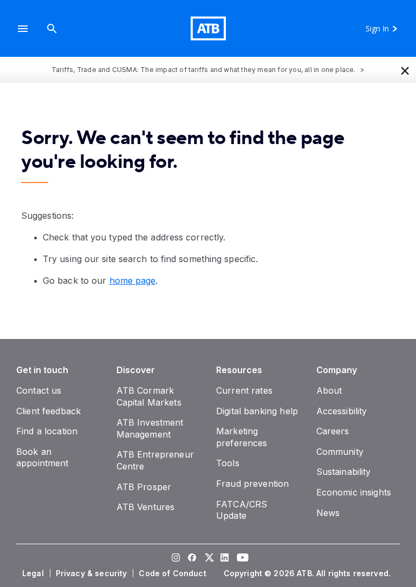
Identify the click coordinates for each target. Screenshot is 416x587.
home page (132, 280)
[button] (22, 28)
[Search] (52, 28)
